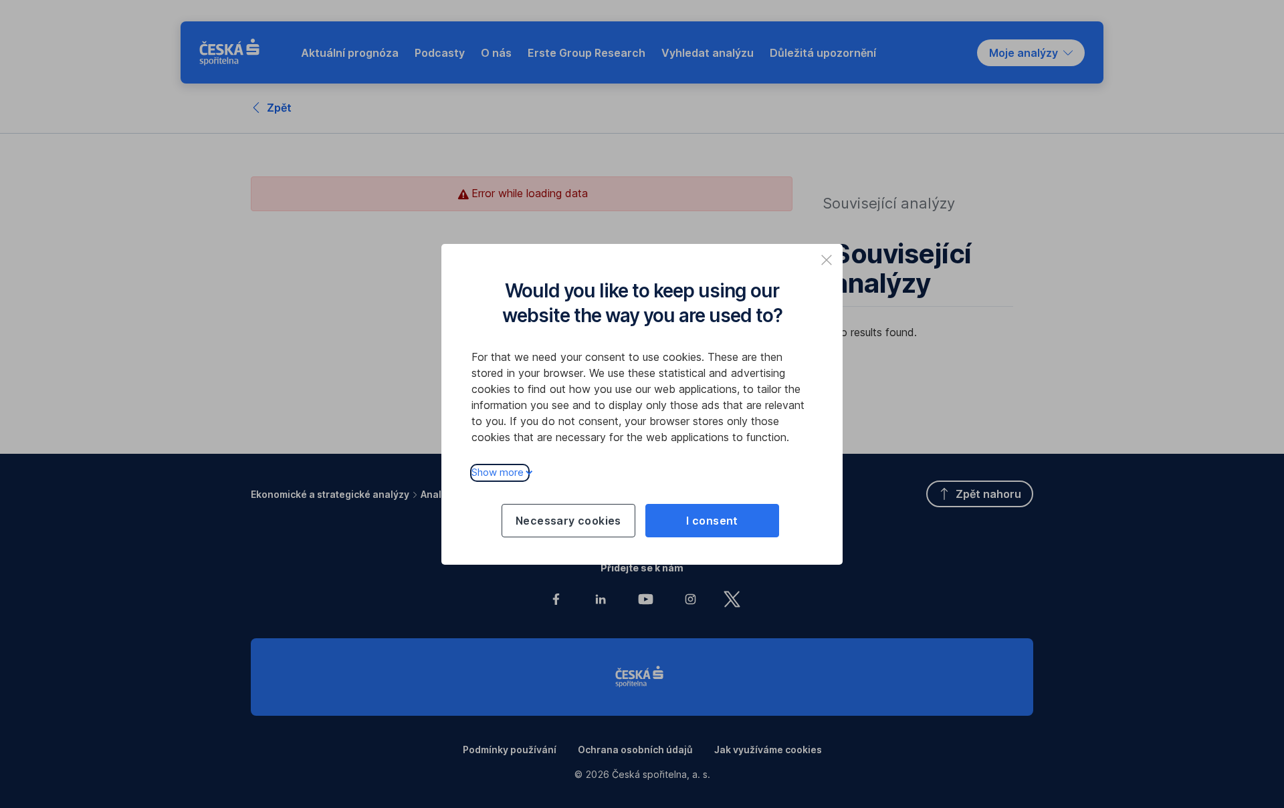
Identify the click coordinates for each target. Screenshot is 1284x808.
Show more (497, 472)
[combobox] (1031, 52)
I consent (712, 520)
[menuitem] (350, 52)
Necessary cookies (568, 520)
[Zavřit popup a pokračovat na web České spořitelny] (826, 260)
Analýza (439, 494)
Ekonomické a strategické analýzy (330, 494)
